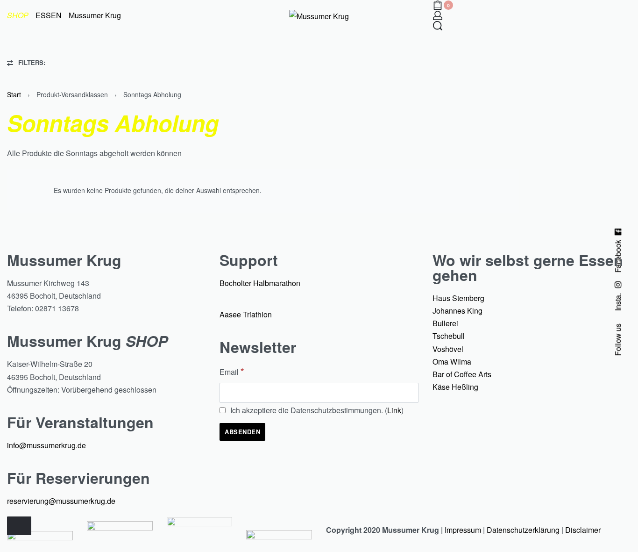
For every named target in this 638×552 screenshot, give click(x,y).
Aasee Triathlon (246, 314)
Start (14, 94)
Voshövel (447, 349)
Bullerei (445, 323)
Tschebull (448, 335)
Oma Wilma (451, 361)
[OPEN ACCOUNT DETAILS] (437, 15)
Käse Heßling (455, 386)
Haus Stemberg (458, 298)
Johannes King (457, 310)
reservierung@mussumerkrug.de (61, 500)
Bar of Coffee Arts (461, 374)
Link (394, 410)
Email (232, 371)
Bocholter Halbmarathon (260, 283)
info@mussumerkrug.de (46, 445)
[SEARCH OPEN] (437, 26)
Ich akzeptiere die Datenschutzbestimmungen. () (316, 410)
